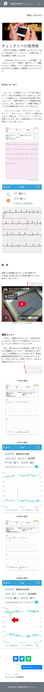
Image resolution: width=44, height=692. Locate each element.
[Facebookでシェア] (15, 658)
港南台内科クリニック (21, 3)
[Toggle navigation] (39, 3)
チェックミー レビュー (33, 367)
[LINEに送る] (28, 658)
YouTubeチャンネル (35, 283)
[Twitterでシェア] (22, 658)
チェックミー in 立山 (34, 371)
